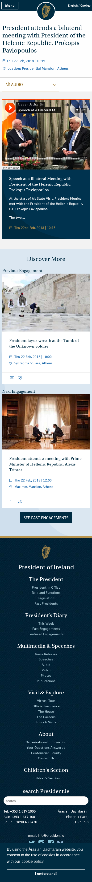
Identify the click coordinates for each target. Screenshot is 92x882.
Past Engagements (46, 629)
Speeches (46, 659)
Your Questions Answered (46, 747)
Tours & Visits (46, 722)
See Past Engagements (46, 517)
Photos (46, 675)
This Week (46, 623)
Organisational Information (46, 742)
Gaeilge (85, 5)
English (73, 5)
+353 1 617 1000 (23, 811)
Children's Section (46, 778)
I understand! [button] (46, 873)
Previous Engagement (22, 270)
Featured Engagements (46, 634)
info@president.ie (51, 835)
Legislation (46, 598)
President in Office (46, 587)
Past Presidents (46, 603)
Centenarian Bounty (46, 753)
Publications (46, 681)
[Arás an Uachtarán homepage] (46, 552)
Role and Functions (46, 593)
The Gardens (46, 717)
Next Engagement (18, 391)
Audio (46, 665)
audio (14, 84)
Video (46, 670)
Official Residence (46, 706)
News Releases (46, 654)
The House (46, 711)
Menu (10, 5)
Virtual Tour (46, 701)
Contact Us (46, 758)
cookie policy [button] (33, 861)
